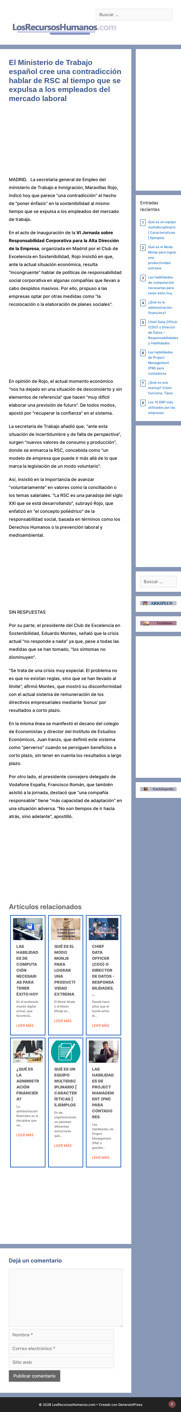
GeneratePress (130, 1404)
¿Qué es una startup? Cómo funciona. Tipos (160, 387)
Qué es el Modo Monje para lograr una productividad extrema (64, 970)
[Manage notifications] (171, 1404)
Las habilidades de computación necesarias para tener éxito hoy (161, 285)
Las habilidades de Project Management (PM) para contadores (103, 1093)
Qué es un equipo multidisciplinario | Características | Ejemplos (65, 1087)
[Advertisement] (66, 143)
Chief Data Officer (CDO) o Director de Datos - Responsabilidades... (103, 970)
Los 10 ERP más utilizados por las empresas (161, 407)
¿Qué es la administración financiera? (160, 307)
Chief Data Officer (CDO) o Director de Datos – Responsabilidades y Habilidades (163, 332)
